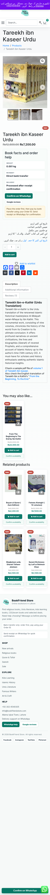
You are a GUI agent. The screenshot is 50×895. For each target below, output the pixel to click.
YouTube (31, 740)
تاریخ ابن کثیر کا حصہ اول (35, 240)
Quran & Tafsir (8, 657)
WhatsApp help (11, 724)
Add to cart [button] (14, 450)
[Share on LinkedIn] (29, 272)
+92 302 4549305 (10, 707)
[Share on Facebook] (11, 272)
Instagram (19, 740)
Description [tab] (11, 284)
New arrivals (7, 648)
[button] (42, 60)
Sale (4, 666)
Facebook (7, 740)
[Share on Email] (5, 272)
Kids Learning (8, 678)
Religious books (9, 653)
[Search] (40, 23)
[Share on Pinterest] (23, 272)
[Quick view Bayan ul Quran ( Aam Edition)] (18, 492)
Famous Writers (9, 691)
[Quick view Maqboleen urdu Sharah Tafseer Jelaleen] (18, 551)
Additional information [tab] (17, 289)
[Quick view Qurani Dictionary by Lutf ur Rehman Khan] (41, 551)
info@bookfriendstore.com (14, 711)
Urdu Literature (9, 687)
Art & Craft (7, 696)
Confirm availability (13, 456)
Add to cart (10, 254)
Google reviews (14, 202)
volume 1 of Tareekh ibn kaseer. (24, 369)
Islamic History (8, 682)
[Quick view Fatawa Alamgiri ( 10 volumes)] (41, 492)
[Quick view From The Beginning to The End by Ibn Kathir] (18, 423)
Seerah (5, 662)
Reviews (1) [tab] (11, 295)
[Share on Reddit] (35, 272)
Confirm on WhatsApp (19, 196)
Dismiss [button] (40, 6)
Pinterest (42, 740)
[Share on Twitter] (17, 272)
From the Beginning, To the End (22, 377)
